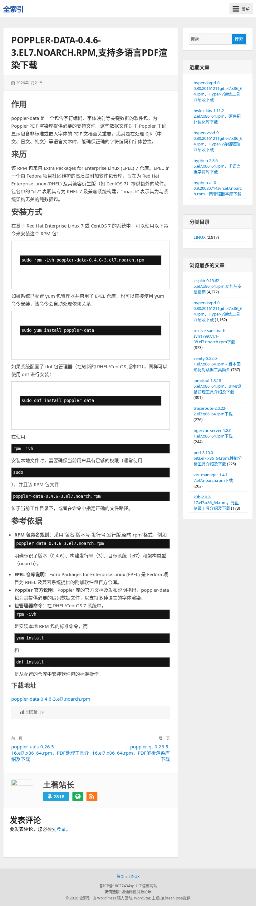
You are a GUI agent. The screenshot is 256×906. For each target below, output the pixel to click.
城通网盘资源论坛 (136, 891)
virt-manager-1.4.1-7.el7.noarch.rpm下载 (213, 477)
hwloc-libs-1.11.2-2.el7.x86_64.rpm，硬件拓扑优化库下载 (217, 116)
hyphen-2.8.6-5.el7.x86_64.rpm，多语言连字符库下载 (217, 166)
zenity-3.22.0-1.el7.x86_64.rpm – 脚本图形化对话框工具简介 (217, 363)
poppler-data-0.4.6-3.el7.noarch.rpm (50, 699)
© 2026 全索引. (78, 898)
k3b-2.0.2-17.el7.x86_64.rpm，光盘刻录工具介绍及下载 (216, 502)
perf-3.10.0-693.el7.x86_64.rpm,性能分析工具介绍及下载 (218, 458)
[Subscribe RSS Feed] (91, 796)
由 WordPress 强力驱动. (112, 898)
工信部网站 (147, 886)
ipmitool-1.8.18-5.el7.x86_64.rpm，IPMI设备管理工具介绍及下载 (217, 386)
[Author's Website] (77, 796)
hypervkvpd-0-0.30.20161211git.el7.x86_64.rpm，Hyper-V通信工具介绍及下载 (218, 91)
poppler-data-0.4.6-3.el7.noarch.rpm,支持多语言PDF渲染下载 (89, 52)
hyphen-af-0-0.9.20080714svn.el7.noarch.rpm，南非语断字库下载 (218, 188)
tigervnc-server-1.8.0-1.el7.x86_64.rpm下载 (213, 433)
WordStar (142, 898)
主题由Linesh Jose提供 (171, 898)
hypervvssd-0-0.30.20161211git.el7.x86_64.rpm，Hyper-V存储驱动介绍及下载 (218, 141)
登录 (61, 829)
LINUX (200, 237)
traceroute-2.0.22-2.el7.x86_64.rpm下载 (213, 411)
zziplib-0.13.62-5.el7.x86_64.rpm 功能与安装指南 (218, 286)
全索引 (13, 8)
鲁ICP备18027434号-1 (118, 886)
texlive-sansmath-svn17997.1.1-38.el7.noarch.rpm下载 (214, 336)
